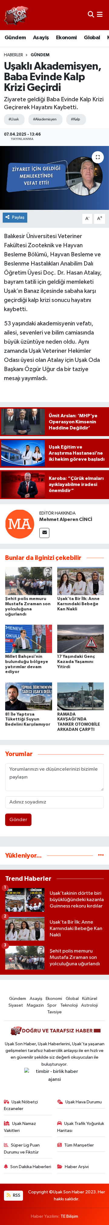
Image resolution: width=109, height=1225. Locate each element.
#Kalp (75, 119)
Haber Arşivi (77, 1166)
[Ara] (91, 15)
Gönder (18, 819)
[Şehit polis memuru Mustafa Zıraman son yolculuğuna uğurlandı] (28, 581)
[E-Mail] (44, 533)
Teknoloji (69, 1005)
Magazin (35, 1005)
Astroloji (89, 1005)
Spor (52, 1005)
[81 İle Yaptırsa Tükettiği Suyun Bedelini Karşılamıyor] (28, 696)
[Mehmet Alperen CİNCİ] (19, 523)
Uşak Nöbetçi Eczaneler (21, 1105)
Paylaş (18, 217)
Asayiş (41, 37)
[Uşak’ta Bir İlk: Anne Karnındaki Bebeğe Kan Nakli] (80, 581)
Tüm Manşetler (79, 1145)
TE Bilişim (69, 1216)
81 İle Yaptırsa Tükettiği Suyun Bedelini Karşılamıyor (27, 719)
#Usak (13, 119)
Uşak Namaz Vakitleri (20, 1127)
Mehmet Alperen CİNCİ (65, 519)
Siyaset (15, 1005)
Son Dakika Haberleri (30, 1166)
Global (92, 37)
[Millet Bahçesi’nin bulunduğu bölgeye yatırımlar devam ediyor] (28, 638)
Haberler (13, 55)
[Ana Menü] (100, 15)
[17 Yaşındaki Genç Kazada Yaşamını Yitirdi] (80, 638)
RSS (16, 1195)
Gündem (15, 37)
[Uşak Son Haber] (17, 15)
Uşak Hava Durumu (83, 1102)
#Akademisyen (44, 119)
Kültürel (89, 998)
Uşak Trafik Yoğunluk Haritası (80, 1127)
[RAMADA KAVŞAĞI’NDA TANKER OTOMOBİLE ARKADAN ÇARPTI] (80, 696)
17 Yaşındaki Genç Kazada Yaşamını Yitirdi (76, 661)
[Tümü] (101, 855)
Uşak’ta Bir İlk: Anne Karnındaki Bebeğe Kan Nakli (78, 604)
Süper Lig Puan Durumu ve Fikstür (22, 1148)
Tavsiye (54, 1012)
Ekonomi (66, 37)
